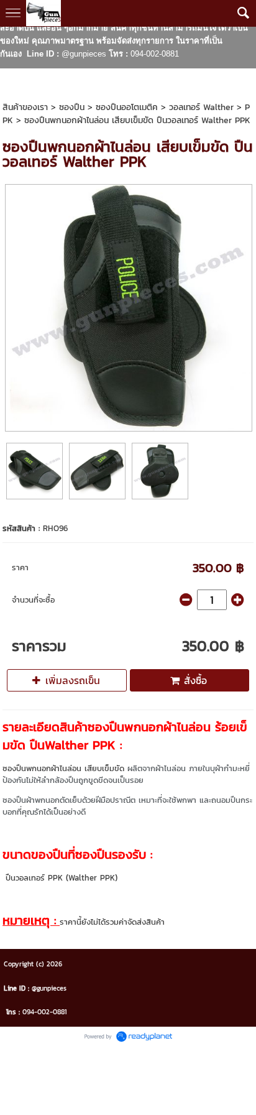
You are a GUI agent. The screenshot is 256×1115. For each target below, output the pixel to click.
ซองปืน (72, 107)
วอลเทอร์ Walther (201, 107)
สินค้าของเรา (25, 107)
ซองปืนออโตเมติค (127, 107)
